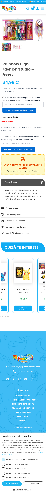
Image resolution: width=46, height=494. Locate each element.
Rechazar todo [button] (33, 484)
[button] (43, 9)
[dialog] (23, 463)
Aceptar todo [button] (12, 484)
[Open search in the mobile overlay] (27, 9)
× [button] (43, 435)
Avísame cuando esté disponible (19, 110)
